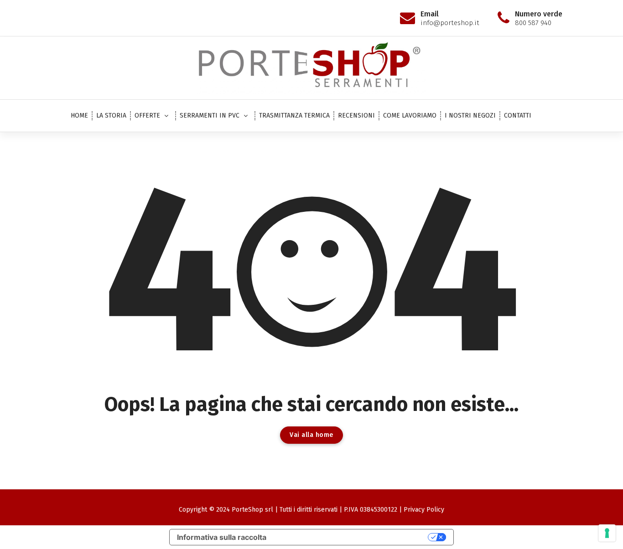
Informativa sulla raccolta (221, 537)
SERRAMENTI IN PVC (209, 115)
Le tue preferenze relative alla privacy (351, 537)
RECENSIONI (356, 115)
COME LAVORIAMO (409, 115)
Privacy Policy (424, 509)
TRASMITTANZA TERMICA (294, 115)
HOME (79, 115)
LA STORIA (111, 115)
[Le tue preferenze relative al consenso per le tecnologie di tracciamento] (607, 533)
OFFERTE (147, 115)
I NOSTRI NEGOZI (470, 115)
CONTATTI (517, 115)
